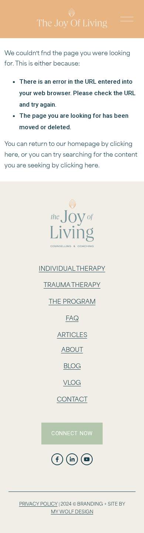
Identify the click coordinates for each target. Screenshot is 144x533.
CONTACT (72, 400)
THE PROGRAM (72, 302)
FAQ (72, 319)
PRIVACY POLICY (38, 504)
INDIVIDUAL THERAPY (72, 269)
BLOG (72, 366)
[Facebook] (57, 459)
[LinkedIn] (72, 459)
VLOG (72, 383)
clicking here (79, 166)
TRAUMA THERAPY (72, 285)
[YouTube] (87, 459)
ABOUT (72, 350)
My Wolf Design (72, 512)
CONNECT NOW (72, 433)
